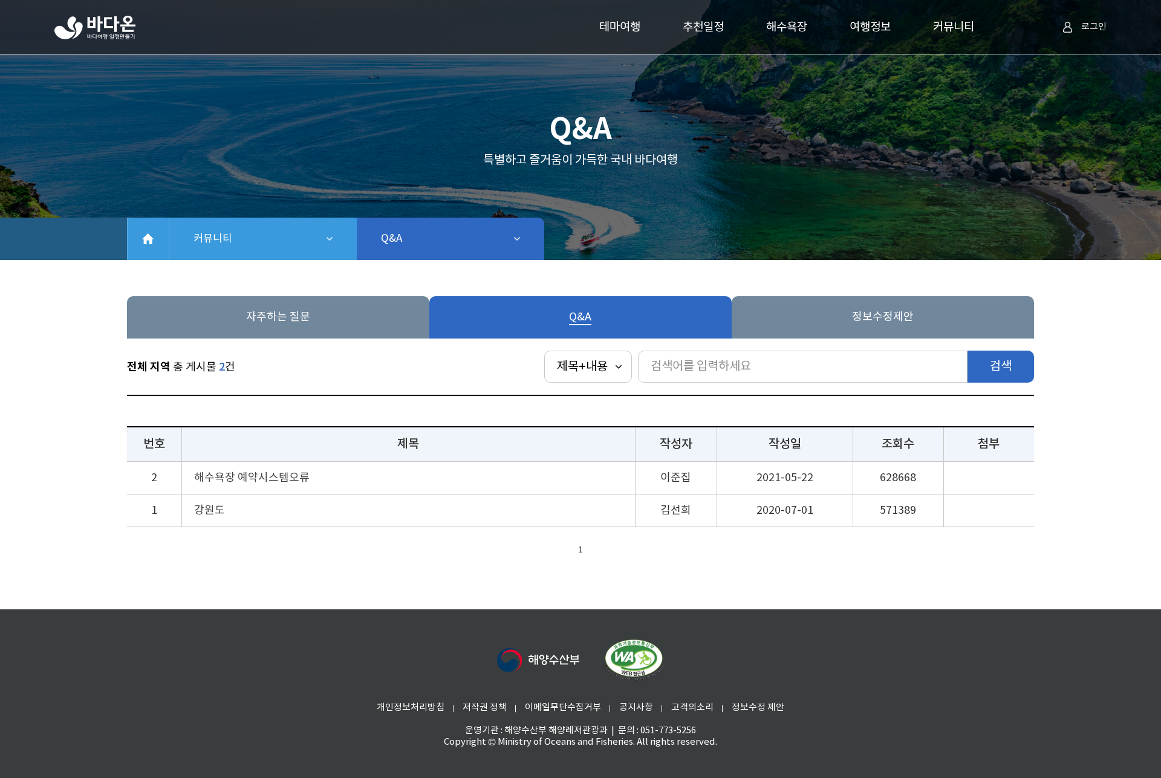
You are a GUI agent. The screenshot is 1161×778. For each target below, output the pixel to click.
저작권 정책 (485, 707)
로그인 (1094, 27)
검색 (1001, 367)
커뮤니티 (953, 27)
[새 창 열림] (538, 660)
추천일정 (703, 27)
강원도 (209, 510)
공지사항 (636, 707)
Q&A (423, 239)
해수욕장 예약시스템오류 (252, 478)
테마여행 (619, 27)
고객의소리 (692, 707)
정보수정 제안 (758, 707)
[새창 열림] (633, 660)
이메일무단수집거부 (563, 707)
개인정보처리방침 (410, 707)
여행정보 (870, 27)
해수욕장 (786, 27)
